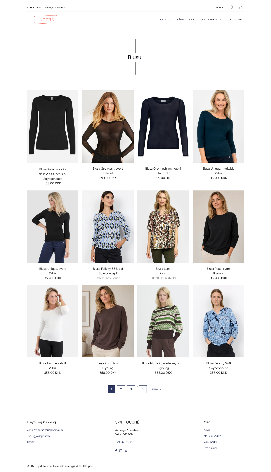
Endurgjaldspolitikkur (39, 436)
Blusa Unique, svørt (52, 226)
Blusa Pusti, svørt (218, 226)
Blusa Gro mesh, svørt (108, 126)
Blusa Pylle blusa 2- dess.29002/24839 (52, 126)
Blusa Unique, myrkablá (218, 126)
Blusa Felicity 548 (218, 321)
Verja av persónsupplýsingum (45, 430)
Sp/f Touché (44, 466)
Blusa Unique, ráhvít (52, 321)
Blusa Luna (163, 226)
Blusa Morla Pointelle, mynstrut (163, 321)
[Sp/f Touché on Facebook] (116, 450)
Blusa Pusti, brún (108, 321)
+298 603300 (34, 7)
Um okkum (235, 19)
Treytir (30, 442)
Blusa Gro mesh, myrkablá (163, 126)
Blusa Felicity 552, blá (108, 226)
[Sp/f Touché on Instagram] (120, 450)
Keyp (164, 19)
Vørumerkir (209, 19)
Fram (156, 389)
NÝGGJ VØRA (185, 19)
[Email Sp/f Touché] (126, 450)
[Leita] (232, 7)
